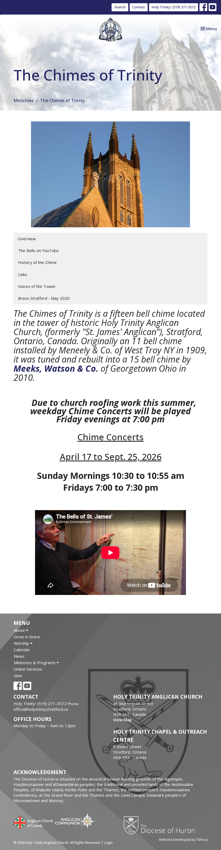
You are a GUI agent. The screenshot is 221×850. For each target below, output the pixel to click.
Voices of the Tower (37, 286)
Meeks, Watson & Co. (55, 368)
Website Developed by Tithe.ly (183, 839)
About (20, 630)
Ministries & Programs (35, 662)
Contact (138, 7)
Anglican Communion (75, 820)
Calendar (22, 649)
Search (120, 7)
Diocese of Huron (161, 825)
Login (108, 842)
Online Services (28, 669)
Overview (27, 238)
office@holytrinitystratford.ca (40, 709)
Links (22, 274)
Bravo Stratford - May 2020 (44, 298)
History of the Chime (37, 262)
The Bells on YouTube (38, 250)
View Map (122, 719)
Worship (22, 643)
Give (18, 675)
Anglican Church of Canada (33, 821)
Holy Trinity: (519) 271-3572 (173, 7)
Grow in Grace (27, 636)
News (19, 656)
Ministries (23, 100)
